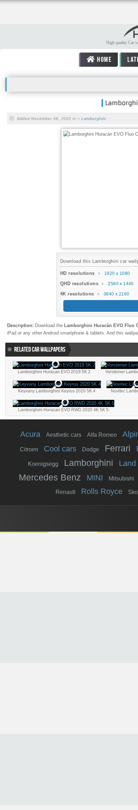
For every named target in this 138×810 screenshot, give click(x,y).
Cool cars (60, 448)
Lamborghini (93, 118)
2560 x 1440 (120, 283)
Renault (65, 492)
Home (103, 59)
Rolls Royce (101, 491)
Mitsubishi (121, 478)
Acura (30, 434)
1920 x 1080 (117, 273)
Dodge (90, 449)
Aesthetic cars (63, 435)
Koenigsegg (43, 464)
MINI (95, 477)
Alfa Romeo (102, 435)
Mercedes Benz (50, 477)
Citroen (29, 449)
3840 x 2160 (116, 294)
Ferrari (118, 448)
